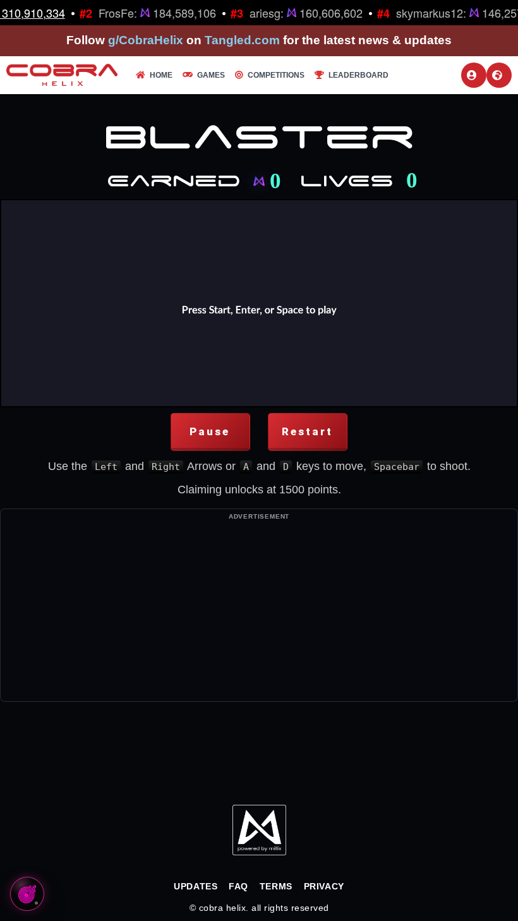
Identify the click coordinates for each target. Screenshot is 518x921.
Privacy (324, 886)
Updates (195, 886)
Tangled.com (242, 40)
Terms (276, 886)
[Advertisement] (259, 612)
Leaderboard (358, 75)
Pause (210, 431)
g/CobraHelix (145, 40)
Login (473, 75)
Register (499, 75)
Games (211, 75)
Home (161, 75)
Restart (307, 431)
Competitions (276, 75)
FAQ (238, 886)
